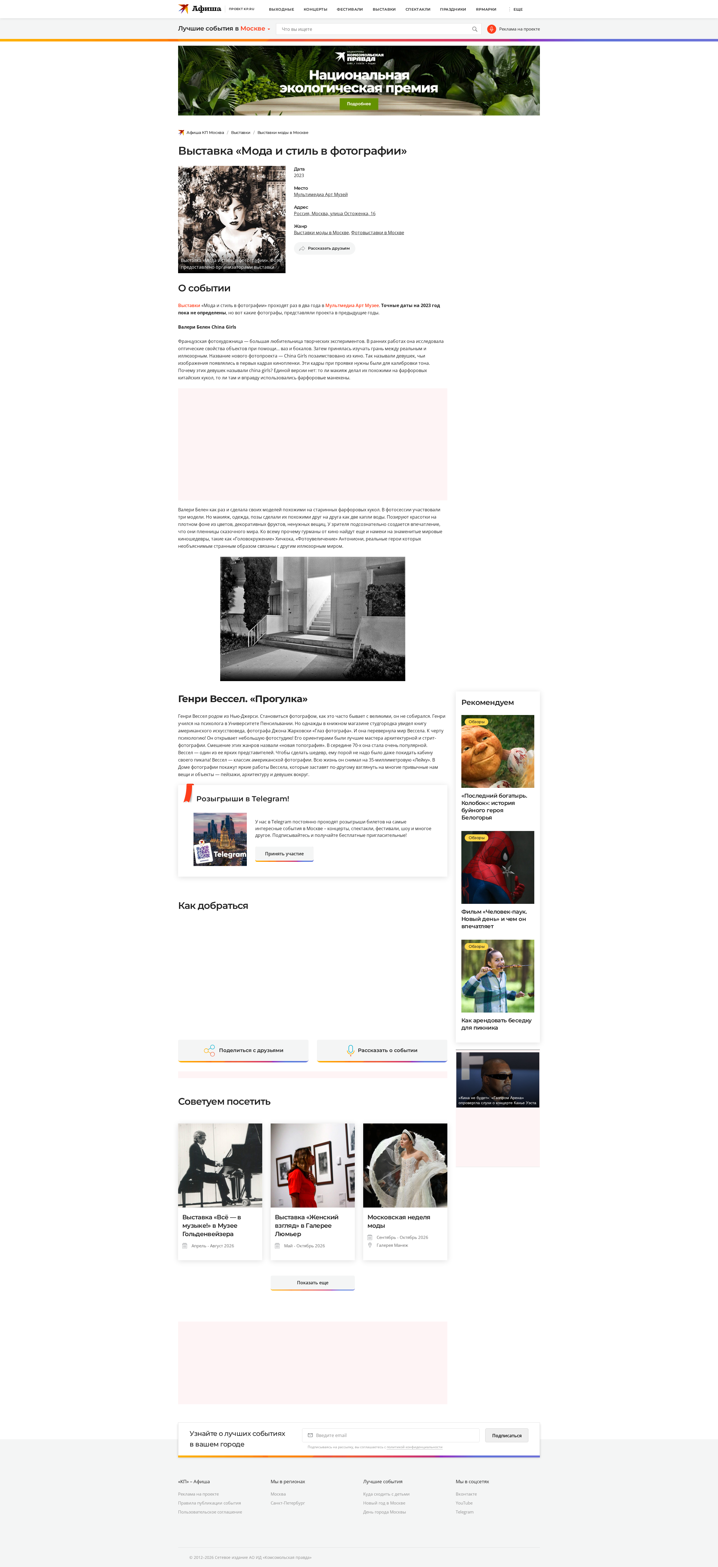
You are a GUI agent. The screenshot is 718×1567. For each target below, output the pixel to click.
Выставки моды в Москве (283, 132)
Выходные (281, 9)
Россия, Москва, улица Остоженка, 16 (335, 213)
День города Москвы (384, 1512)
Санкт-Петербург (288, 1503)
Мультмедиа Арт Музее (352, 305)
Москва (278, 1494)
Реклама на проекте (519, 29)
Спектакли (418, 9)
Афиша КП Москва (205, 132)
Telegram (465, 1512)
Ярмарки (486, 9)
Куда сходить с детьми (386, 1494)
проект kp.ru (241, 9)
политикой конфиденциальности (415, 1447)
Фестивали (350, 9)
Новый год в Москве (384, 1503)
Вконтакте (466, 1494)
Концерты (315, 9)
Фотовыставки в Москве (377, 232)
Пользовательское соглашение (210, 1512)
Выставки (384, 9)
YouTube (464, 1503)
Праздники (453, 9)
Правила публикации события (209, 1503)
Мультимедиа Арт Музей (321, 194)
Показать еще (312, 1283)
